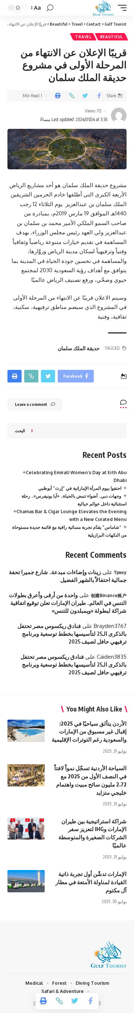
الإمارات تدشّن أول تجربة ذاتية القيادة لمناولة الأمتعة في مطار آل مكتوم (91, 881)
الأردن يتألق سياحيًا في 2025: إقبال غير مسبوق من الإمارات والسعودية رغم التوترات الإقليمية (89, 731)
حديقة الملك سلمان (79, 348)
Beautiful (111, 37)
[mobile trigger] (120, 8)
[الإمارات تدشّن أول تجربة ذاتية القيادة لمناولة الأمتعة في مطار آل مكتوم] (26, 881)
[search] (50, 8)
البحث (20, 430)
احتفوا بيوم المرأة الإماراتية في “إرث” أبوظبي (79, 488)
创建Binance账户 (109, 595)
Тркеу (120, 572)
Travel (83, 37)
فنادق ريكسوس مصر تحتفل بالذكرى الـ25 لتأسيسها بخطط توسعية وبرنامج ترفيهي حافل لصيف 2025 (72, 633)
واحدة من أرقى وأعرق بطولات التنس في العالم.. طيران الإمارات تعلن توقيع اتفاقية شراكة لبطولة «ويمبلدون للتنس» (68, 603)
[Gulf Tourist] (103, 8)
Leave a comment (31, 404)
